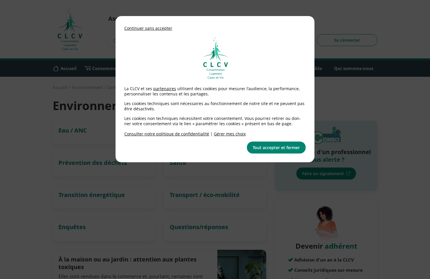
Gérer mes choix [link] (230, 134)
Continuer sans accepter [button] (148, 28)
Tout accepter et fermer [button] (276, 147)
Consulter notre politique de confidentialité (166, 134)
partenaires (164, 88)
